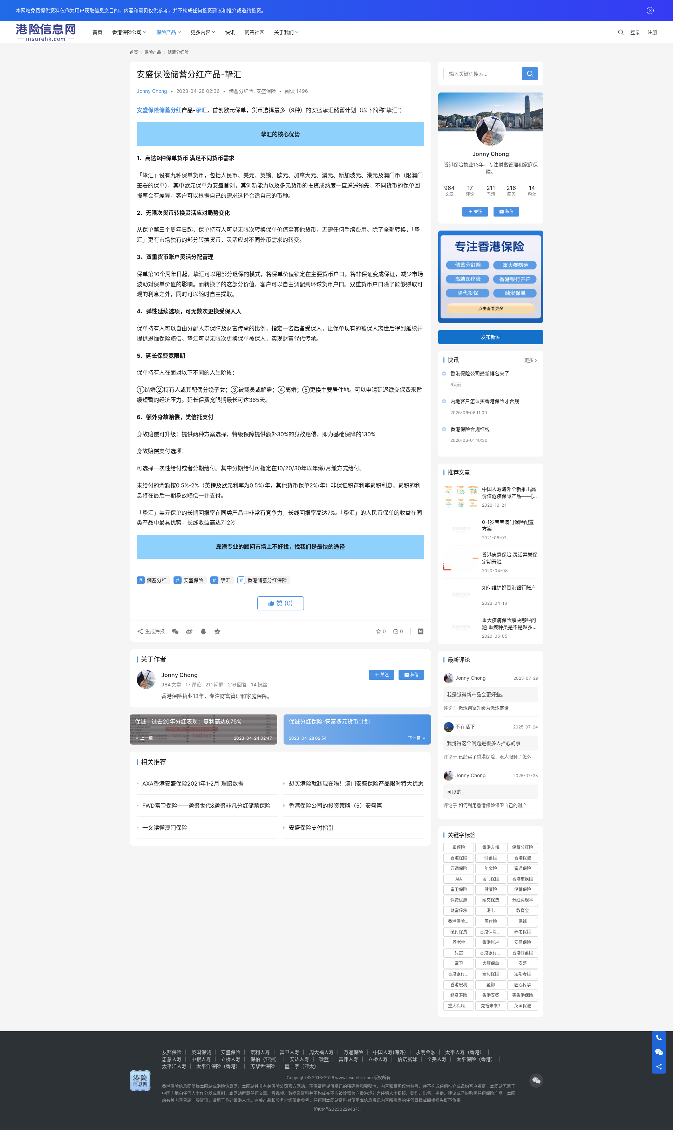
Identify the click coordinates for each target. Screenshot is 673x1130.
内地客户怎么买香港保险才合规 (484, 401)
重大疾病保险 (460, 1005)
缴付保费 (458, 931)
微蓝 (324, 1059)
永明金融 (425, 1052)
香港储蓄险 (522, 953)
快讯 (230, 32)
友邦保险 (172, 1052)
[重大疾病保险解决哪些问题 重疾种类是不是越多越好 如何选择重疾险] (460, 628)
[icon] (536, 1081)
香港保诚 (522, 858)
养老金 (459, 942)
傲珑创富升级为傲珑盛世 (483, 708)
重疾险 (459, 847)
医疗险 (490, 921)
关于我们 (284, 32)
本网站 (206, 1086)
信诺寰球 (407, 1059)
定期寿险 (522, 974)
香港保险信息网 (176, 1086)
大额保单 (490, 963)
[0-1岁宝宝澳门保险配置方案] (460, 530)
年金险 (490, 868)
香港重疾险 (522, 879)
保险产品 (166, 32)
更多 (528, 360)
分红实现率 (522, 900)
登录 (635, 32)
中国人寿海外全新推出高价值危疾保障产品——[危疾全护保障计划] (510, 496)
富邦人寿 (348, 1059)
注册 (652, 32)
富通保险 (522, 868)
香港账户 (490, 942)
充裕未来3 (491, 1005)
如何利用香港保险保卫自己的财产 (492, 805)
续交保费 (490, 900)
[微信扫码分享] (175, 631)
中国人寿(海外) (389, 1052)
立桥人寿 (230, 1059)
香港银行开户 (492, 953)
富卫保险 (458, 889)
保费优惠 (458, 900)
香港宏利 (458, 984)
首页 (97, 32)
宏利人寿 (260, 1052)
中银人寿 (201, 1059)
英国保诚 (522, 1005)
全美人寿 (437, 1059)
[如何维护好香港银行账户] (460, 595)
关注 (384, 674)
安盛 (522, 963)
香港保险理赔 (492, 931)
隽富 (459, 953)
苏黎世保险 (262, 1066)
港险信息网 (227, 1086)
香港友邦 (490, 847)
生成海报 (154, 631)
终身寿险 (458, 995)
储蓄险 (490, 858)
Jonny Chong (152, 91)
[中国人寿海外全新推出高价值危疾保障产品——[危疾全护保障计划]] (460, 497)
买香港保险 (522, 995)
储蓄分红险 (241, 91)
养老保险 (522, 931)
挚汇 (201, 110)
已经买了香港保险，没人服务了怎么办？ (499, 756)
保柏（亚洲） (265, 1059)
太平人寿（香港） (464, 1052)
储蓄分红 (170, 110)
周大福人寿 (321, 1052)
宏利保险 (490, 974)
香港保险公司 (127, 32)
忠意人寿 (172, 1059)
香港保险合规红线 (470, 429)
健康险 (490, 889)
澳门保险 (490, 879)
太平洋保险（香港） (218, 1066)
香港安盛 (490, 995)
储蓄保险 (522, 889)
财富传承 (458, 910)
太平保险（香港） (476, 1059)
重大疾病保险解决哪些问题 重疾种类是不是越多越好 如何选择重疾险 (509, 627)
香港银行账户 (460, 974)
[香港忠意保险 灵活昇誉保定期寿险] (460, 562)
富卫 (459, 963)
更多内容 (200, 32)
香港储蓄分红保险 (267, 580)
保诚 (522, 921)
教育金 (522, 910)
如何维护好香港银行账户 (509, 587)
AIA (458, 879)
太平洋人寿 (174, 1066)
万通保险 (458, 868)
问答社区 (254, 32)
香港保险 (458, 858)
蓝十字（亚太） (302, 1066)
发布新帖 (491, 337)
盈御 (491, 984)
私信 (414, 674)
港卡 (491, 910)
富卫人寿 (289, 1052)
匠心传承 (522, 984)
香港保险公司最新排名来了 (479, 373)
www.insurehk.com (354, 1077)
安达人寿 (299, 1059)
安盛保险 (266, 91)
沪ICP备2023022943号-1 (339, 1109)
